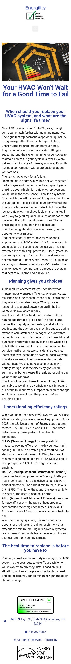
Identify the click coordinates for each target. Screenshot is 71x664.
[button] (35, 29)
